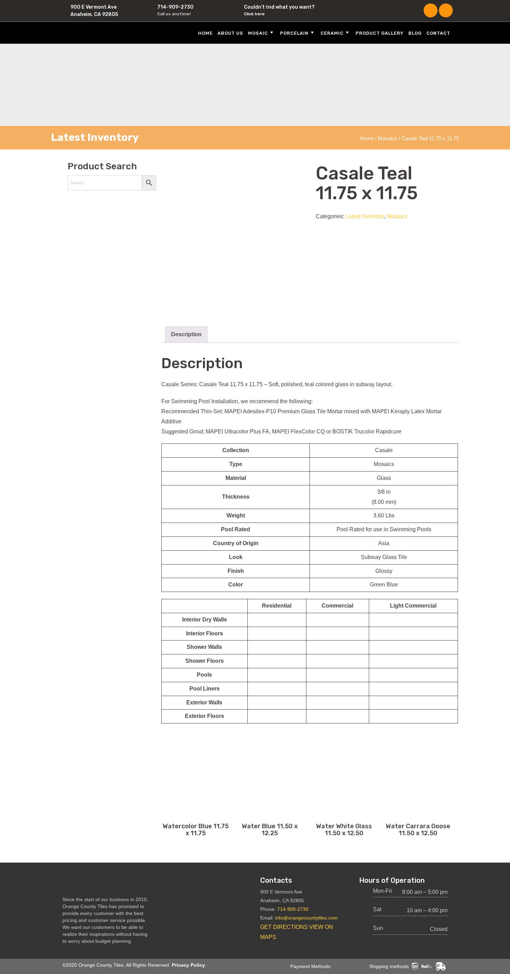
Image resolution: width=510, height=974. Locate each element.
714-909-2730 (175, 7)
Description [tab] (186, 334)
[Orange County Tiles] (102, 32)
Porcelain (294, 33)
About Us (230, 33)
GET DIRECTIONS (284, 927)
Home (205, 33)
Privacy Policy (188, 965)
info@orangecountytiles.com (306, 918)
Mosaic (258, 33)
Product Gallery (379, 33)
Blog (415, 33)
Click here (254, 13)
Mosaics (387, 138)
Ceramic (332, 33)
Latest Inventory (365, 216)
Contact (438, 33)
